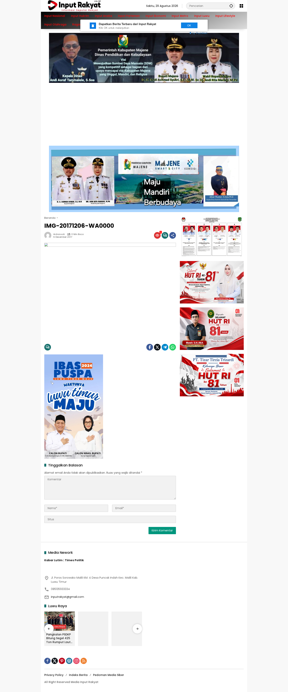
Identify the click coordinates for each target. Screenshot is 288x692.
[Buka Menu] (241, 6)
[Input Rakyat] (81, 6)
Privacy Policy (53, 675)
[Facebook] (149, 347)
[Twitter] (157, 347)
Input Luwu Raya (56, 626)
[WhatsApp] (172, 347)
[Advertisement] (144, 112)
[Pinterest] (62, 661)
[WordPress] (69, 661)
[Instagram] (76, 661)
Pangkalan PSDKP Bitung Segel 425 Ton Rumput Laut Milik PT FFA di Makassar (58, 638)
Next (170, 25)
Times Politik (74, 560)
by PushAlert (200, 33)
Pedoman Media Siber (108, 675)
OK (189, 25)
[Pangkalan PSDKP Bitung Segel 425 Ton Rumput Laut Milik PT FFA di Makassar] (59, 621)
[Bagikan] (172, 235)
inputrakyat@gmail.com (67, 597)
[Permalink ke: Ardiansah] (48, 235)
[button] (231, 6)
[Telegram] (165, 347)
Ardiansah (59, 234)
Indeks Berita (78, 675)
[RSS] (84, 661)
